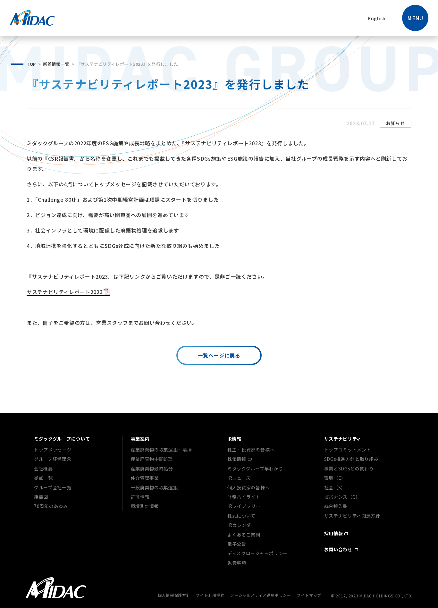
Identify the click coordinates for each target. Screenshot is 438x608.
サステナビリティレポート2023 (65, 292)
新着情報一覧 (56, 64)
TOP (31, 64)
